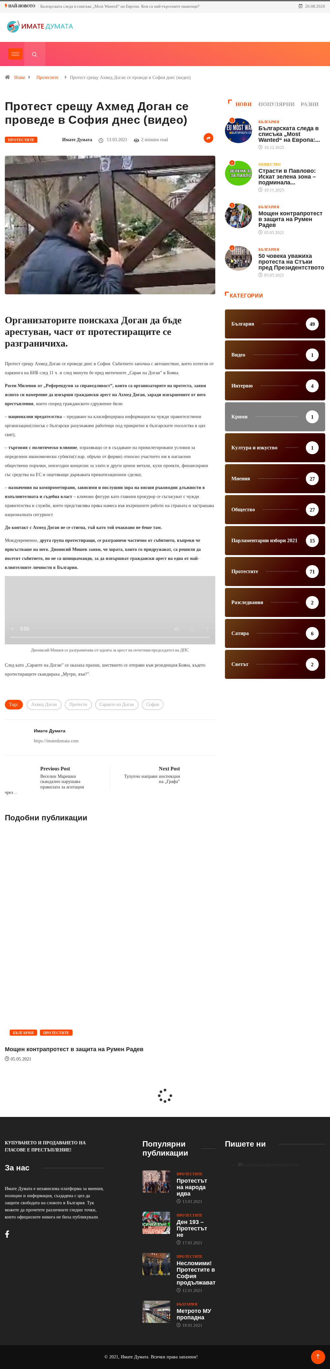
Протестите (47, 77)
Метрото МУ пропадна (194, 1314)
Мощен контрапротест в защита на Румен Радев (74, 1049)
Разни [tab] (309, 104)
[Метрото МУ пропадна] (156, 1312)
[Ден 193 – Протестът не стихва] (156, 1223)
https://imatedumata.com (56, 740)
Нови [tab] (244, 104)
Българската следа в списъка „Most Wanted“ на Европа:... (289, 134)
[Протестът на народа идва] (156, 1181)
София (152, 704)
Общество (269, 164)
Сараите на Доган (117, 704)
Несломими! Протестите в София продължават (196, 1273)
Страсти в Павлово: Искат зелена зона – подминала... (287, 177)
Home (19, 77)
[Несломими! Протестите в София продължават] (156, 1264)
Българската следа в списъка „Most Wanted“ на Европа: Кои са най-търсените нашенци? (119, 6)
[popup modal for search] (34, 54)
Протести (78, 704)
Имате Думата (77, 139)
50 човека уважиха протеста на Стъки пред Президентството (291, 262)
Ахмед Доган (44, 704)
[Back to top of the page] (317, 1356)
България (23, 1033)
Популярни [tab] (276, 104)
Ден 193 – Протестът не (192, 1228)
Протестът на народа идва (192, 1187)
